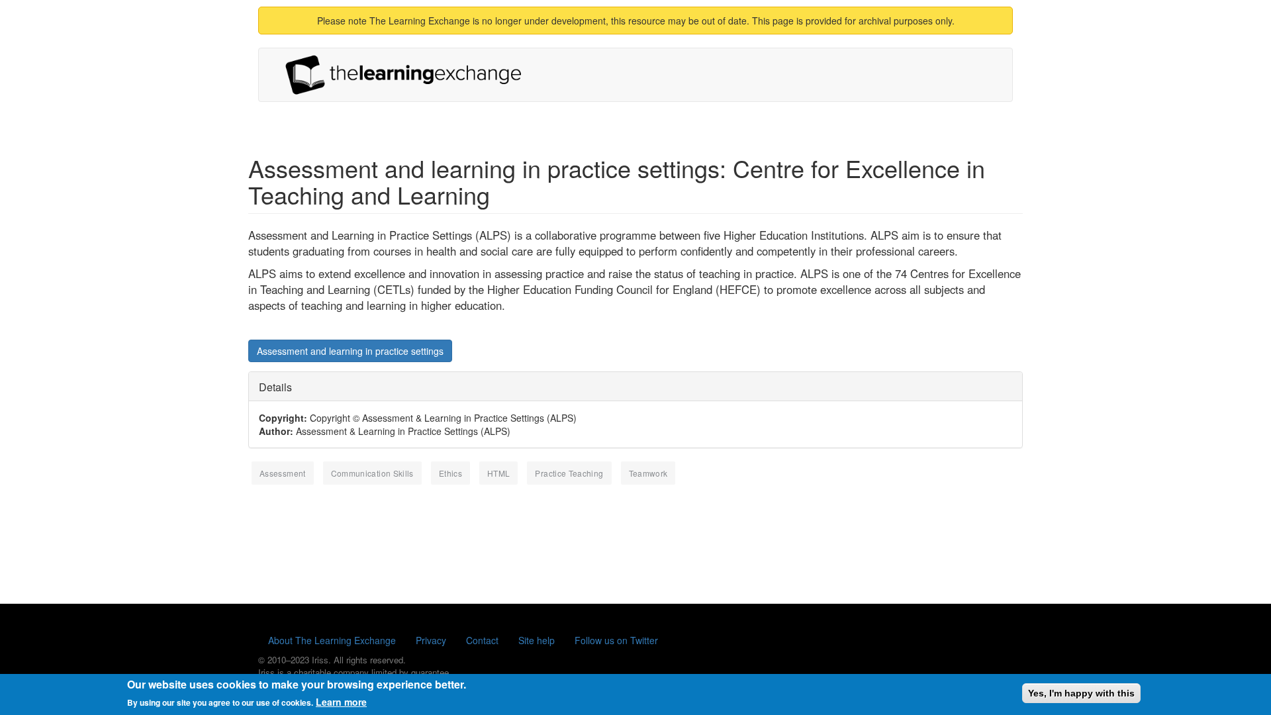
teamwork (648, 473)
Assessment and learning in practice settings (350, 351)
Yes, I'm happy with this (1081, 693)
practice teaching (569, 473)
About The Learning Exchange (332, 640)
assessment (282, 473)
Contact (482, 640)
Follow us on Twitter (616, 640)
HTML (498, 473)
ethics (450, 473)
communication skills (372, 473)
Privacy (431, 640)
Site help (536, 640)
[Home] (408, 74)
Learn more (341, 701)
